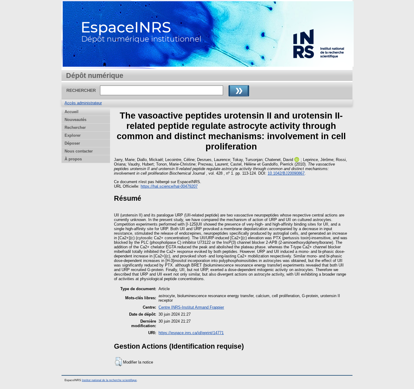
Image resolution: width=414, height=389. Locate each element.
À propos (73, 159)
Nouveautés (75, 119)
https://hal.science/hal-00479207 (169, 186)
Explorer (73, 135)
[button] (118, 361)
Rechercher (75, 127)
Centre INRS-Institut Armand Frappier (191, 307)
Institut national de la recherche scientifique (109, 380)
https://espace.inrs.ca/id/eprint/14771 (191, 332)
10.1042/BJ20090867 (286, 173)
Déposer (72, 143)
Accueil (71, 111)
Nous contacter (79, 151)
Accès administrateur (83, 103)
